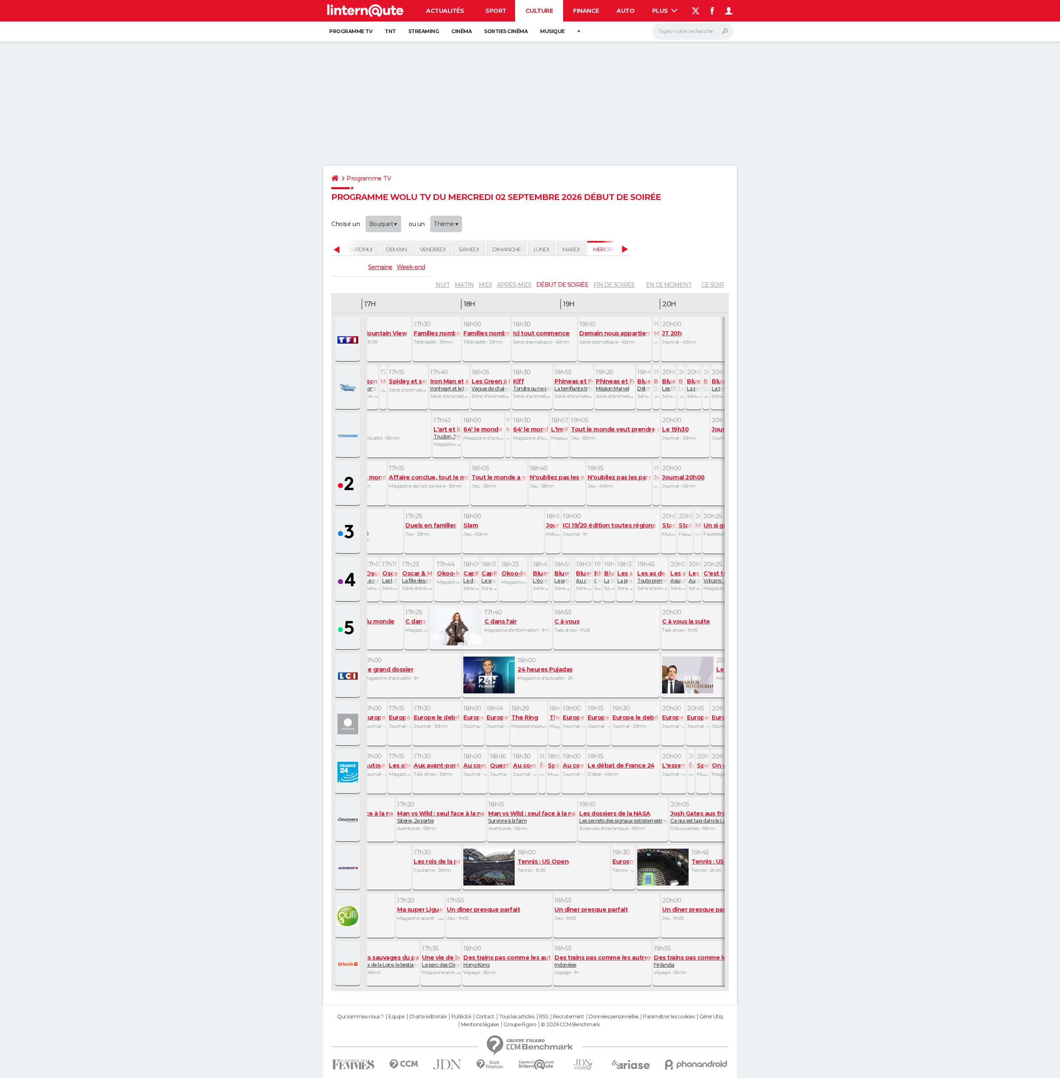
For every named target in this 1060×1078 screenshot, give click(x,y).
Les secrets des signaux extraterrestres (623, 817)
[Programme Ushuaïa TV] (348, 964)
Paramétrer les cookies (668, 1017)
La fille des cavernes (417, 576)
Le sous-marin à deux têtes (489, 576)
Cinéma (461, 31)
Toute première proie (652, 576)
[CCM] (403, 1064)
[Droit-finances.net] (490, 1064)
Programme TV (350, 31)
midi (485, 285)
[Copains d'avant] (536, 1064)
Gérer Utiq (711, 1017)
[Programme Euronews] (348, 724)
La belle (681, 384)
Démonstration (656, 384)
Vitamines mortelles (346, 528)
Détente (643, 384)
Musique (552, 31)
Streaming (423, 31)
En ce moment (668, 285)
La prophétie (624, 576)
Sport (495, 10)
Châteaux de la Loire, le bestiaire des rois (383, 961)
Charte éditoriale (428, 1017)
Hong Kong (507, 961)
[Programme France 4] (348, 580)
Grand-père (597, 576)
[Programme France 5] (348, 628)
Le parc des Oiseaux (441, 961)
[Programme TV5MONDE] (348, 436)
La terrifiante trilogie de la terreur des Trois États (573, 384)
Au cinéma (583, 576)
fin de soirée (614, 285)
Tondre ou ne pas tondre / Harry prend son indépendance (532, 384)
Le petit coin (561, 576)
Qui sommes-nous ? (360, 1017)
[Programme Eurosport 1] (348, 868)
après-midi (514, 285)
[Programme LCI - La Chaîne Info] (348, 676)
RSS (543, 1017)
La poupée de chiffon (693, 384)
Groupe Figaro (520, 1024)
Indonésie (602, 961)
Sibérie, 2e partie (441, 817)
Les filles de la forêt (668, 384)
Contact (485, 1017)
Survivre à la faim (532, 817)
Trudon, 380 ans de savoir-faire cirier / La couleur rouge (447, 432)
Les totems (389, 576)
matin (464, 285)
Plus (661, 10)
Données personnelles (613, 1017)
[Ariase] (631, 1064)
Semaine (380, 267)
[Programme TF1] (348, 340)
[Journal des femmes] (353, 1064)
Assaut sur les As (677, 576)
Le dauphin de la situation (470, 576)
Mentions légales (480, 1024)
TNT (390, 31)
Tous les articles (517, 1017)
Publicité (461, 1017)
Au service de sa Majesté (694, 576)
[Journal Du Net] (447, 1064)
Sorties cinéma (506, 31)
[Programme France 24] (348, 772)
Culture (539, 10)
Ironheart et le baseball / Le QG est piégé (449, 384)
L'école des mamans (540, 576)
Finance (586, 10)
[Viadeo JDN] (583, 1064)
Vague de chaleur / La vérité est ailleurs (491, 384)
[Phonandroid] (696, 1064)
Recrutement (568, 1017)
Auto (625, 10)
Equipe (396, 1017)
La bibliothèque (609, 576)
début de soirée (562, 285)
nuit (443, 285)
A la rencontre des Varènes (362, 384)
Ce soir (712, 285)
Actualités (445, 10)
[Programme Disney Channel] (348, 388)
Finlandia (698, 961)
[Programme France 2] (348, 484)
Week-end (411, 267)
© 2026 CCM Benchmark (570, 1024)
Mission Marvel (615, 384)
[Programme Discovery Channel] (348, 820)
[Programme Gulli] (348, 916)
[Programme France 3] (348, 532)
